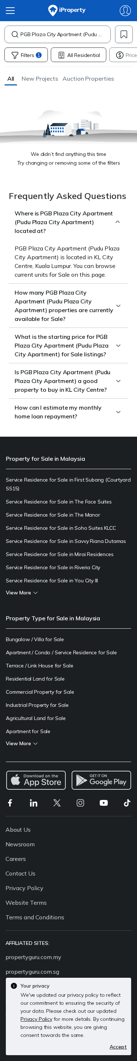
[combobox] (65, 34)
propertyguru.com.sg (32, 971)
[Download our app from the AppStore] (36, 780)
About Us (18, 829)
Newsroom (20, 844)
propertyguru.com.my (33, 957)
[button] (10, 78)
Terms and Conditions (34, 917)
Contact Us (20, 873)
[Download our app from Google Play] (101, 780)
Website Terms (26, 902)
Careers (15, 858)
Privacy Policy (24, 888)
